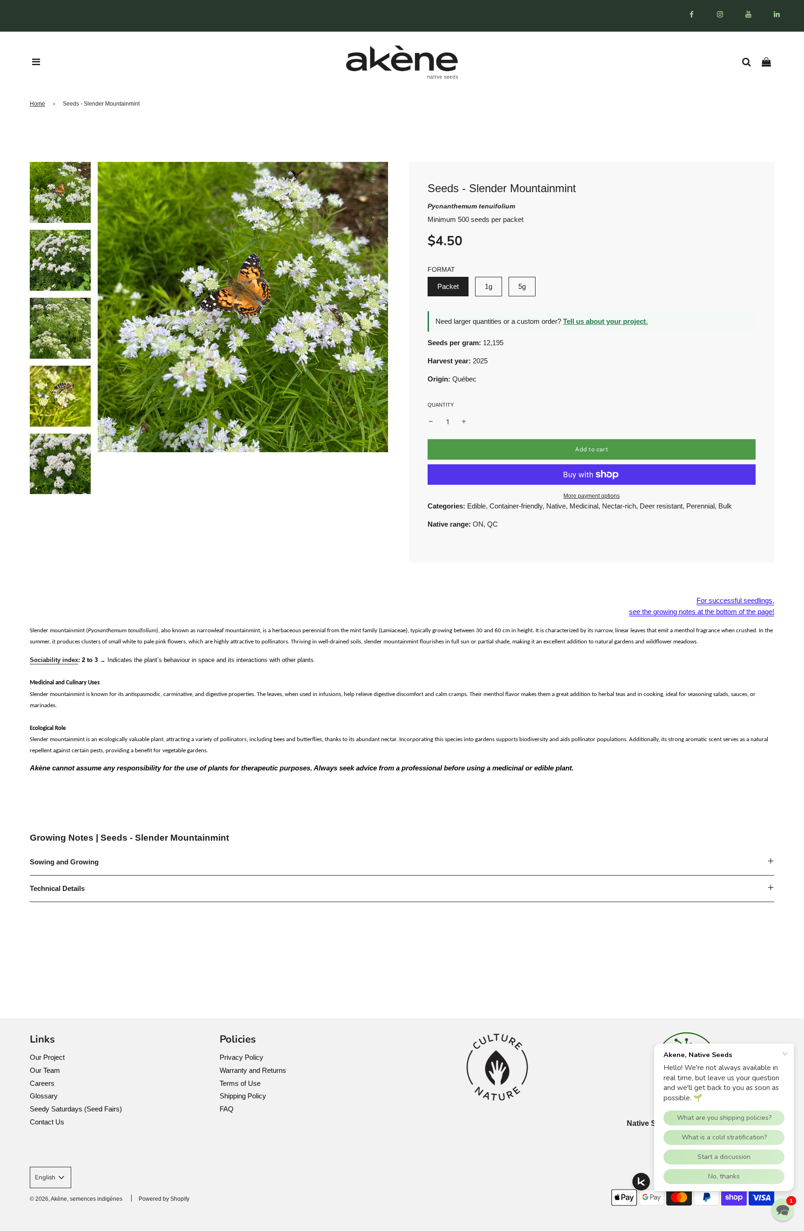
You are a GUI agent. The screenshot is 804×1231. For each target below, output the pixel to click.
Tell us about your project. (605, 321)
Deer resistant (661, 506)
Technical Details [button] (57, 888)
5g (522, 286)
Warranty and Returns (253, 1070)
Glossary (44, 1096)
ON (478, 524)
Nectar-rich (619, 506)
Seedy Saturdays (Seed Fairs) (76, 1109)
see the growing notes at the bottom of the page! (701, 612)
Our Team (45, 1070)
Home (37, 103)
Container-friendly (516, 506)
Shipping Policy (243, 1096)
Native (556, 506)
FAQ (227, 1109)
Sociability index (54, 659)
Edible (476, 506)
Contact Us (47, 1122)
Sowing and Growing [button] (64, 862)
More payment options (591, 496)
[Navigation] (36, 61)
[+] (464, 422)
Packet (448, 286)
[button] (782, 1209)
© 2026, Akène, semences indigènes (76, 1199)
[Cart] (770, 62)
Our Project (47, 1057)
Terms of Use (240, 1083)
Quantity (441, 405)
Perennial (700, 506)
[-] (431, 422)
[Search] (750, 62)
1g (488, 286)
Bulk (725, 506)
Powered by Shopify (164, 1199)
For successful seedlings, (735, 600)
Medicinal (584, 506)
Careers (42, 1083)
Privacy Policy (241, 1057)
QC (492, 524)
